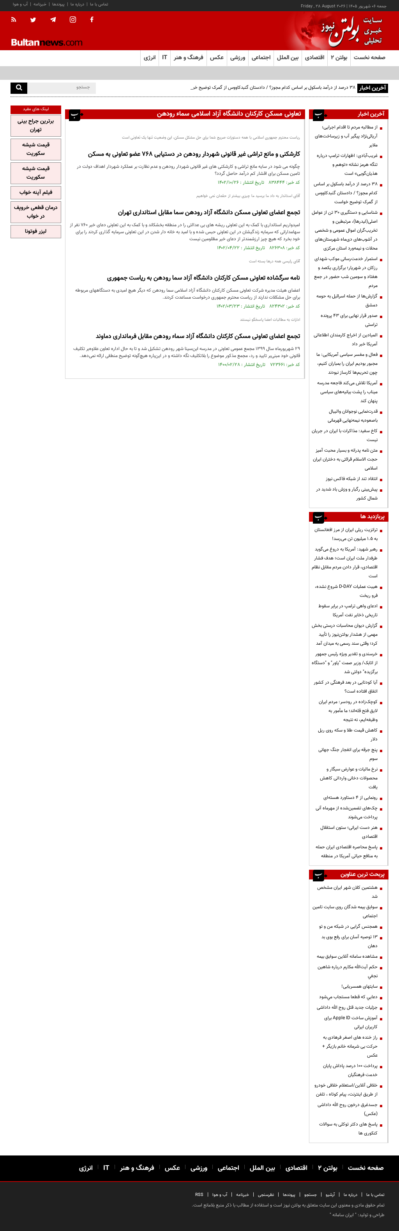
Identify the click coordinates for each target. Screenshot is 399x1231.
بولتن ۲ (339, 57)
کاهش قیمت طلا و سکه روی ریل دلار (348, 735)
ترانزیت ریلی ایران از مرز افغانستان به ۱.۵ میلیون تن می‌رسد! (346, 534)
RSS (199, 1195)
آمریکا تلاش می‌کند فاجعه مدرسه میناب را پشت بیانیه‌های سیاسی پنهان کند (347, 392)
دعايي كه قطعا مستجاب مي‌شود (348, 997)
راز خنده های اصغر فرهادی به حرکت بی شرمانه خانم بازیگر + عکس (350, 1046)
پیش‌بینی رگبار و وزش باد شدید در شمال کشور (347, 494)
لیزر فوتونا (35, 231)
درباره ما (77, 4)
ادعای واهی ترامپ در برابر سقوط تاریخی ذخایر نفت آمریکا (348, 611)
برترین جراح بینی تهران (36, 125)
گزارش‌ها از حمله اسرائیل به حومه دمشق (347, 301)
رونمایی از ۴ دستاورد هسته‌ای (350, 797)
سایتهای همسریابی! (359, 986)
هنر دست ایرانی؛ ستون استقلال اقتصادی (349, 832)
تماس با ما (99, 4)
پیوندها (58, 4)
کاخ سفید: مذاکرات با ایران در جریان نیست (345, 435)
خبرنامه (40, 4)
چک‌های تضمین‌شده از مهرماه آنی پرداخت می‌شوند (347, 813)
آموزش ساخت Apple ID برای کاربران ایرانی (351, 1023)
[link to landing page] (349, 31)
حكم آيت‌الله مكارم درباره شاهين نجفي (348, 972)
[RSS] (16, 20)
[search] (19, 88)
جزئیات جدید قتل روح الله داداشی (347, 1007)
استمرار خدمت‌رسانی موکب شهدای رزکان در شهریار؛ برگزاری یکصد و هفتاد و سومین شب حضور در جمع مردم (346, 272)
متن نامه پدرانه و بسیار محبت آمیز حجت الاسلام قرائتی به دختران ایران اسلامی (345, 459)
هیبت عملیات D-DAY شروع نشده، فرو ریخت (346, 591)
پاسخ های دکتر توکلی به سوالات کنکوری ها (348, 1129)
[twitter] (33, 20)
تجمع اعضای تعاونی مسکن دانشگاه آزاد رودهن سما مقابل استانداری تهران (209, 213)
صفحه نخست (369, 57)
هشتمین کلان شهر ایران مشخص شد (347, 892)
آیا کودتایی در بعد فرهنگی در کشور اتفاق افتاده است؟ (346, 687)
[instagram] (73, 20)
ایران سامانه (343, 1215)
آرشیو (330, 1195)
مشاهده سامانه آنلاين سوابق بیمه (347, 956)
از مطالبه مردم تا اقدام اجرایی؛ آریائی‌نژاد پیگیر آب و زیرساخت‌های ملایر (346, 136)
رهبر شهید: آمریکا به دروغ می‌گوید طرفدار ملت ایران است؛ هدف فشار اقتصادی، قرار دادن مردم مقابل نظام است (345, 563)
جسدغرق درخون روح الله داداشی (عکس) (348, 1109)
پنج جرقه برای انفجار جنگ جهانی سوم (348, 754)
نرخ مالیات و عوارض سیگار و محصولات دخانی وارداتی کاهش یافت (349, 778)
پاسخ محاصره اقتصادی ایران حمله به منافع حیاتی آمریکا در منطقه (347, 852)
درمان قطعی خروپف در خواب (36, 212)
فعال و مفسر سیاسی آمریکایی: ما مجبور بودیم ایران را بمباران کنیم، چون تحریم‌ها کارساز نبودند (347, 363)
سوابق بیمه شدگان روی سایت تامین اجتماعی (345, 912)
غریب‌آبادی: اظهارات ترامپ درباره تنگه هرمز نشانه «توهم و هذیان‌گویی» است (347, 164)
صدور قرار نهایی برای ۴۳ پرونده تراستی (349, 320)
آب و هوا (20, 4)
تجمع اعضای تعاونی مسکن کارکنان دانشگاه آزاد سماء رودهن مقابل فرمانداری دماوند (198, 336)
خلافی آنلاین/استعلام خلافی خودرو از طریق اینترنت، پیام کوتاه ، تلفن (346, 1090)
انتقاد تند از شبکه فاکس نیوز (352, 478)
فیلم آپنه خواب (35, 192)
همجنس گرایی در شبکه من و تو (348, 926)
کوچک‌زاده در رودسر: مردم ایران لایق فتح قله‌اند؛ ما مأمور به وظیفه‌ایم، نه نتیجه (348, 710)
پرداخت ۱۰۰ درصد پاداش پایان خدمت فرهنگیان (350, 1070)
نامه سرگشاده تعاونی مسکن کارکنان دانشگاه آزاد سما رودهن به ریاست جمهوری (203, 278)
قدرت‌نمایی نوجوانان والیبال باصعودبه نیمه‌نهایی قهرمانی (353, 416)
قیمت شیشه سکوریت (35, 149)
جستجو (310, 1195)
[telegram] (53, 20)
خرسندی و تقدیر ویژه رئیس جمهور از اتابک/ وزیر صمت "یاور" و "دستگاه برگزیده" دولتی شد (345, 663)
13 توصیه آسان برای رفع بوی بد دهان (349, 942)
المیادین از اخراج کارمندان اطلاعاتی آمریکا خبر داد (346, 340)
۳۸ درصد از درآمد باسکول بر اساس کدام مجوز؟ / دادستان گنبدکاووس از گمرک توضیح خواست (269, 87)
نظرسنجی (266, 1195)
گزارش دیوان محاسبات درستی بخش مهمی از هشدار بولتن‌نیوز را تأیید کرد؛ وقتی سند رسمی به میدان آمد (345, 634)
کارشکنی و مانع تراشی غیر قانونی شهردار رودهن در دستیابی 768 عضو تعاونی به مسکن (194, 154)
